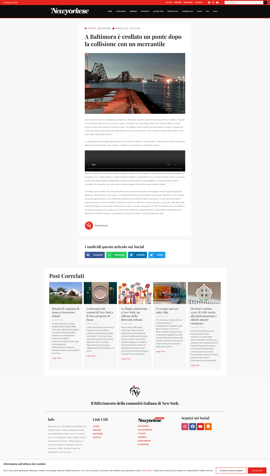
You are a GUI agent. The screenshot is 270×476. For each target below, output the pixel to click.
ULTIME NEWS (121, 11)
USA (207, 11)
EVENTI (199, 11)
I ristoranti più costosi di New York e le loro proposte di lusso (100, 314)
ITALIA (215, 11)
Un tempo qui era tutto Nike (167, 310)
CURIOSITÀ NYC (172, 11)
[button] (95, 255)
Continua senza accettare (231, 470)
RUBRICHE (133, 11)
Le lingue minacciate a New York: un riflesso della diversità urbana (134, 314)
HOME (110, 11)
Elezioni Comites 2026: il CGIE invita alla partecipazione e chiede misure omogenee (204, 316)
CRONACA (91, 28)
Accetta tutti (257, 470)
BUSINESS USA (187, 11)
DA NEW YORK (158, 11)
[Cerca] (265, 2)
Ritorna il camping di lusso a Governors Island (65, 312)
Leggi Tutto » (57, 358)
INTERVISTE (145, 11)
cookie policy (146, 470)
